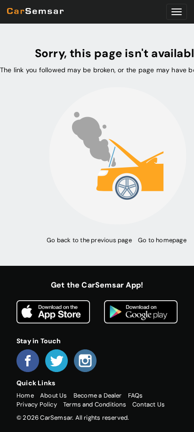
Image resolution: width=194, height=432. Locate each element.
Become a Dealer (97, 395)
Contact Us (148, 404)
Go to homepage (162, 240)
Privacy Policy (36, 404)
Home (25, 395)
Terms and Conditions (94, 404)
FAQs (135, 395)
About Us (53, 395)
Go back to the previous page (89, 240)
